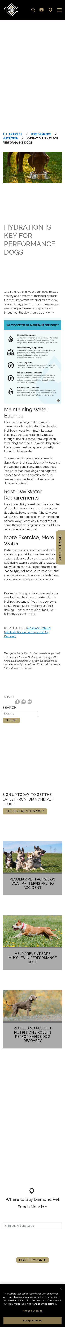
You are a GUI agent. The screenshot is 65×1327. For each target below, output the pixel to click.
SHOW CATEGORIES (60, 547)
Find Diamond (30, 1259)
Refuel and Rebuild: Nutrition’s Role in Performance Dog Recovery (27, 632)
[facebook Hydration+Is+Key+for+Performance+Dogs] (18, 702)
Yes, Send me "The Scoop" (25, 811)
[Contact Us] (41, 10)
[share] (30, 702)
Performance (41, 134)
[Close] (61, 1288)
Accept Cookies (32, 1320)
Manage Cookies (32, 1310)
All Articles (12, 134)
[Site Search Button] (33, 10)
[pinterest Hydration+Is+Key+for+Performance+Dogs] (24, 702)
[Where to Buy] (50, 10)
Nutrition (10, 138)
